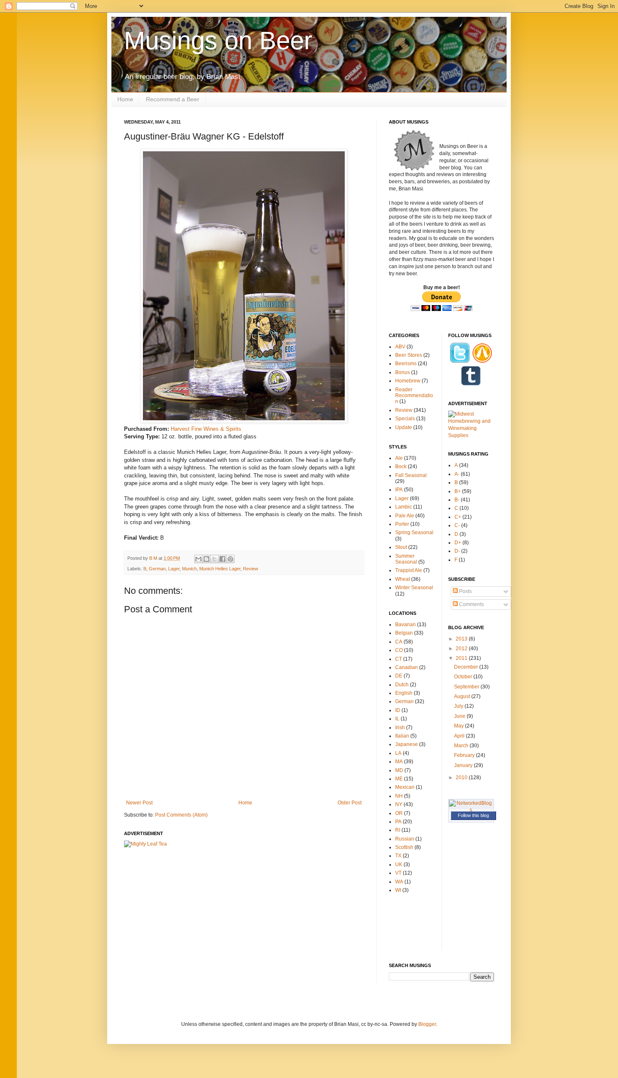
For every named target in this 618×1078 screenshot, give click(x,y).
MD (399, 770)
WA (399, 882)
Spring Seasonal (414, 532)
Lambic (403, 507)
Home (125, 99)
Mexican (405, 787)
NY (398, 804)
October (463, 677)
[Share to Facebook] (222, 559)
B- (457, 500)
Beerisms (406, 363)
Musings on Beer (218, 40)
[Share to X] (214, 559)
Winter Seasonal (414, 587)
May (459, 726)
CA (398, 642)
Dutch (402, 685)
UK (398, 864)
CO (399, 650)
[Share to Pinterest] (230, 559)
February (465, 755)
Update (403, 427)
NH (399, 796)
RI (397, 830)
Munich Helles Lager (219, 568)
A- (457, 474)
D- (457, 551)
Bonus (402, 372)
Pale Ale (404, 516)
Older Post (350, 803)
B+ (457, 491)
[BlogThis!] (206, 559)
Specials (405, 419)
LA (398, 753)
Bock (401, 466)
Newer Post (139, 803)
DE (398, 676)
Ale (399, 458)
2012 (462, 648)
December (466, 667)
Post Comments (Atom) (181, 815)
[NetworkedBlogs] (471, 810)
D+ (457, 543)
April (460, 736)
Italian (402, 736)
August (462, 696)
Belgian (404, 633)
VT (398, 873)
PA (398, 822)
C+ (457, 517)
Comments (471, 604)
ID (397, 710)
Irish (400, 727)
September (467, 687)
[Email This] (198, 559)
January (464, 765)
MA (399, 761)
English (403, 693)
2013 (462, 639)
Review (250, 568)
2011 (462, 658)
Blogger (427, 1024)
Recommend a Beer (172, 99)
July (459, 706)
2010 (462, 777)
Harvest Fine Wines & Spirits (206, 429)
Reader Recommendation (414, 396)
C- (457, 525)
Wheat (402, 579)
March (462, 746)
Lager (174, 568)
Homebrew (407, 381)
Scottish (404, 847)
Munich (189, 568)
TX (398, 856)
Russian (404, 839)
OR (399, 813)
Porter (402, 524)
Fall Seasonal (411, 475)
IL (397, 719)
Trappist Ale (408, 570)
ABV (400, 347)
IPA (399, 490)
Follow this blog (473, 815)
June (460, 716)
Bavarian (405, 624)
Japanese (406, 744)
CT (398, 659)
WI (398, 890)
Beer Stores (408, 355)
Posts (465, 591)
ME (399, 779)
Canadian (406, 667)
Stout (401, 547)
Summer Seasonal (406, 559)
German (157, 568)
